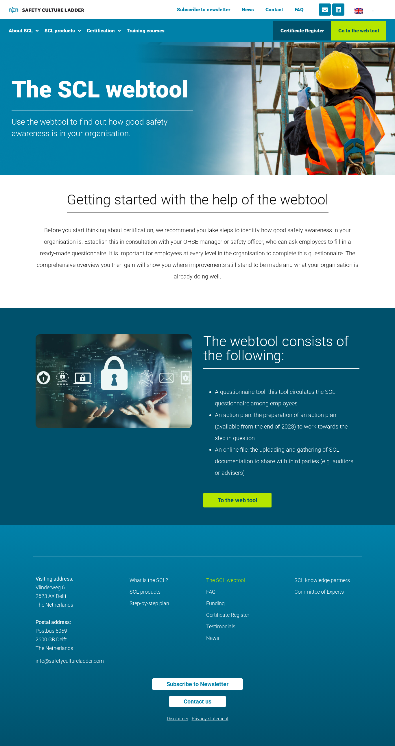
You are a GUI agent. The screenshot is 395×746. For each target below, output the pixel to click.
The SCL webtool (225, 580)
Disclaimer (177, 718)
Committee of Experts (319, 592)
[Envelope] (325, 9)
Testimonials (220, 626)
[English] (361, 12)
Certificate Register (227, 615)
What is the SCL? (149, 580)
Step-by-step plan (149, 603)
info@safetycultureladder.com (70, 661)
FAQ (299, 9)
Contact (274, 9)
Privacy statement (210, 718)
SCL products (145, 592)
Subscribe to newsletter (203, 9)
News (248, 9)
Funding (215, 603)
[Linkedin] (338, 9)
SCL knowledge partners (322, 580)
